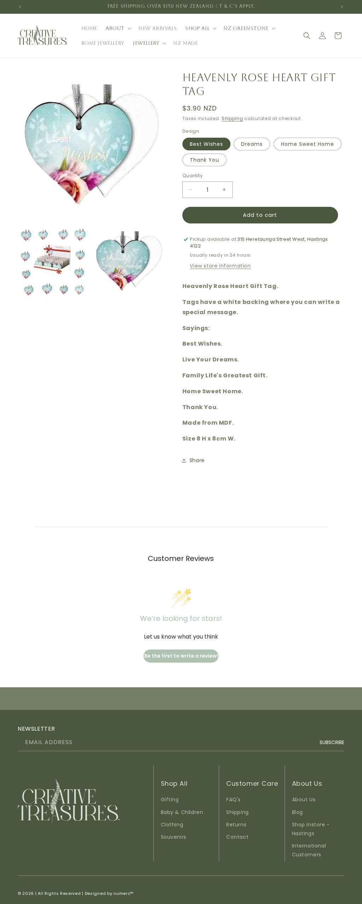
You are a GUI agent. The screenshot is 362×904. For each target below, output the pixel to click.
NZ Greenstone (246, 28)
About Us (304, 799)
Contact (237, 836)
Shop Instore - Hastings (311, 829)
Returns (236, 824)
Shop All (197, 28)
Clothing (172, 824)
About (115, 28)
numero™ (123, 893)
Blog (297, 812)
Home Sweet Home (307, 144)
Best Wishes (206, 144)
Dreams (252, 144)
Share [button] (197, 460)
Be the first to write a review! (181, 655)
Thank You (204, 159)
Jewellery (146, 43)
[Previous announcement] (20, 6)
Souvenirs (173, 836)
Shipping (232, 118)
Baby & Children (182, 812)
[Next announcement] (342, 6)
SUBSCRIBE (332, 742)
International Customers (309, 850)
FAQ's (233, 799)
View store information (220, 265)
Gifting (170, 799)
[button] (117, 28)
